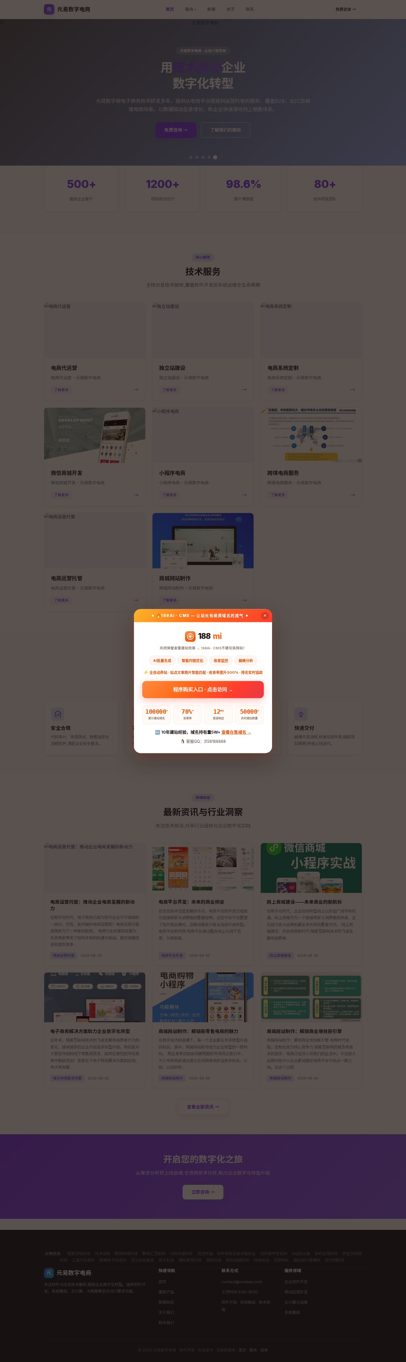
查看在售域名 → (236, 732)
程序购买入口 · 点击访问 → (203, 689)
